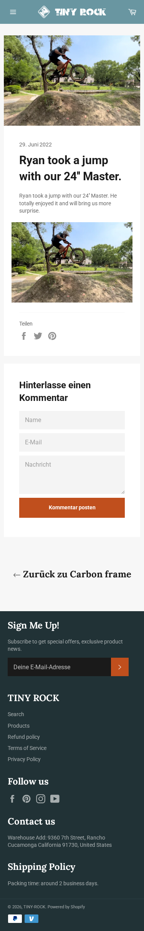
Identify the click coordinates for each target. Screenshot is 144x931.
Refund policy (24, 737)
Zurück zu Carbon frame (76, 574)
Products (19, 726)
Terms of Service (27, 748)
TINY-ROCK (34, 906)
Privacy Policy (24, 759)
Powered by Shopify (66, 906)
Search (16, 714)
